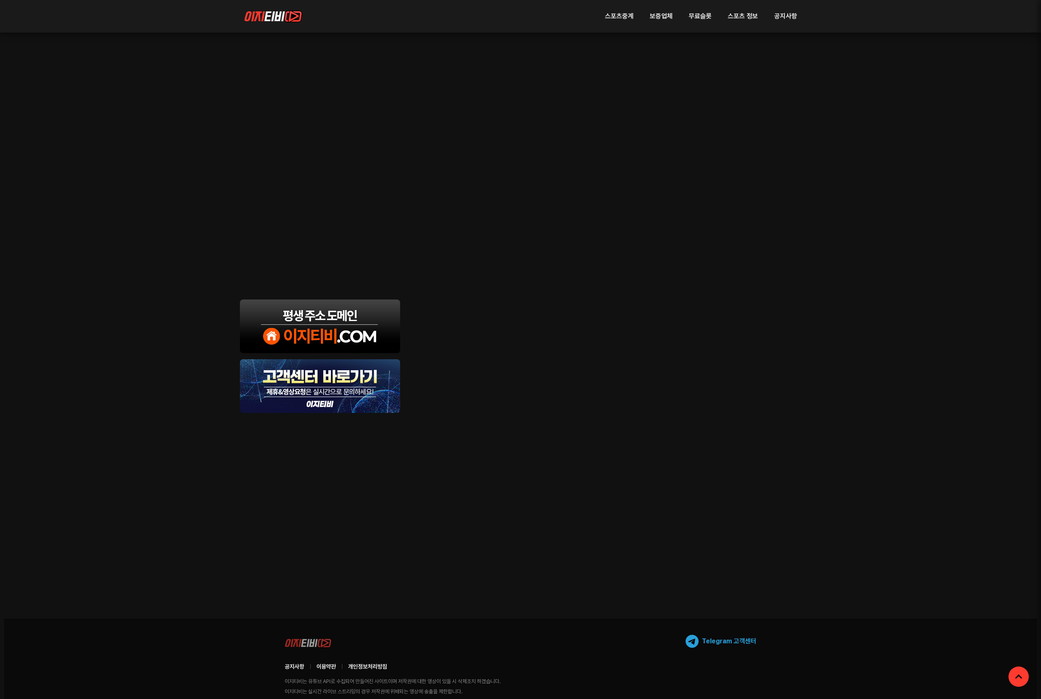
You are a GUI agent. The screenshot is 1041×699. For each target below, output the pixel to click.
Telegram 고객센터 (729, 641)
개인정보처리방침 (367, 666)
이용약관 (326, 666)
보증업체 (661, 16)
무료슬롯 (700, 16)
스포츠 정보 (743, 16)
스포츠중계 (619, 16)
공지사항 (785, 16)
